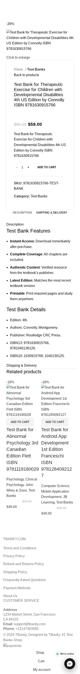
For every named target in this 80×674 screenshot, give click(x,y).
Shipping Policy (15, 572)
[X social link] (35, 3)
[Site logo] (40, 10)
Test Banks (36, 69)
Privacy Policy (14, 556)
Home (19, 69)
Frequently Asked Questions (24, 580)
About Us (10, 596)
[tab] (22, 213)
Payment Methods (17, 588)
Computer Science (55, 486)
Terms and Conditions (19, 548)
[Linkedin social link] (44, 3)
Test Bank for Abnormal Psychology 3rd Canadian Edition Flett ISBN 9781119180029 (22, 449)
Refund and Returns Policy (23, 564)
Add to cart (46, 167)
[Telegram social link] (49, 3)
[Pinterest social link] (40, 3)
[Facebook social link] (30, 3)
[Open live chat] (70, 664)
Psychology (15, 479)
